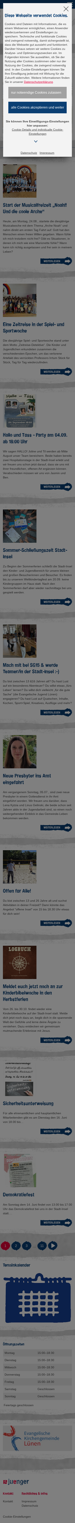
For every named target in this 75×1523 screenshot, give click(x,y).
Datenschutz (29, 152)
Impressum (47, 152)
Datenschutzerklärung (38, 82)
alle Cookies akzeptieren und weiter (37, 107)
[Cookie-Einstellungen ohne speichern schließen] (66, 9)
